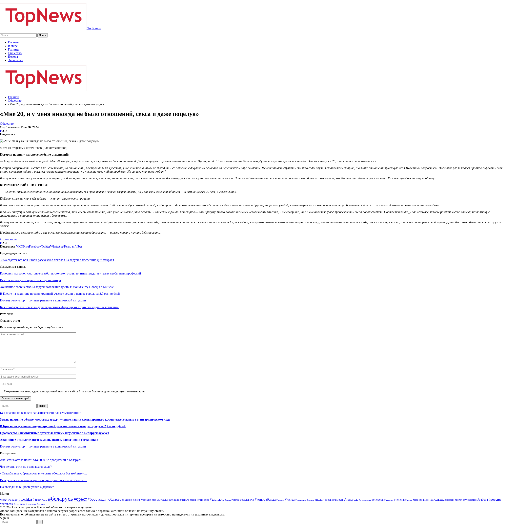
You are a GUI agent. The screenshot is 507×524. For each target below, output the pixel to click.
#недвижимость (334, 499)
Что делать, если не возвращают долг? (26, 466)
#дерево (194, 499)
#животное (203, 499)
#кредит (280, 500)
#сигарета (6, 503)
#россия (495, 499)
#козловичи (247, 499)
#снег (16, 504)
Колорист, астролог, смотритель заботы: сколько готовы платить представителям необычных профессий (70, 273)
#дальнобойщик (169, 499)
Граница (13, 49)
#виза (136, 499)
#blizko (13, 499)
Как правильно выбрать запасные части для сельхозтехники (40, 412)
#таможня (31, 504)
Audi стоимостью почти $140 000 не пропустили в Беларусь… (42, 460)
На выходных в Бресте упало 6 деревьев (27, 487)
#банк (44, 500)
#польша (437, 499)
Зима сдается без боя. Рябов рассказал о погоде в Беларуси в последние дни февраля (57, 260)
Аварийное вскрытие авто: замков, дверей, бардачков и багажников (49, 439)
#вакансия (127, 499)
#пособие (449, 499)
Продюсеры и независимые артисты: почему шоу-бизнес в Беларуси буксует (54, 433)
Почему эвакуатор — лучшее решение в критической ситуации (43, 446)
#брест (80, 499)
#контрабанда (265, 499)
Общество (15, 53)
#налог (319, 499)
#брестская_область (104, 499)
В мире (13, 46)
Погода (13, 56)
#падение (388, 500)
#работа (482, 499)
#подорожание (421, 499)
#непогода (351, 499)
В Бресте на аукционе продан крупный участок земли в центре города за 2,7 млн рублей (63, 426)
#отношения (8, 239)
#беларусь (60, 498)
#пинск (408, 500)
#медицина (300, 500)
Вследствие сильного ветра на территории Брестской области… (43, 480)
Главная (13, 42)
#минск (310, 500)
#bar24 (4, 499)
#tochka (25, 499)
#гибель (156, 499)
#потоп (458, 499)
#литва (290, 499)
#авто (37, 499)
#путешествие (470, 499)
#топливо (41, 504)
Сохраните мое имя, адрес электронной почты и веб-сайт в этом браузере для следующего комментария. (74, 391)
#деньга (184, 499)
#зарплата (217, 499)
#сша (23, 503)
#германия (146, 499)
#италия (235, 499)
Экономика (15, 60)
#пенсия (399, 499)
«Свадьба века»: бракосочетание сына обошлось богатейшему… (43, 473)
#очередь (378, 499)
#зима (228, 500)
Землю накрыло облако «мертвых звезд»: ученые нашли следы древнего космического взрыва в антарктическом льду (85, 419)
